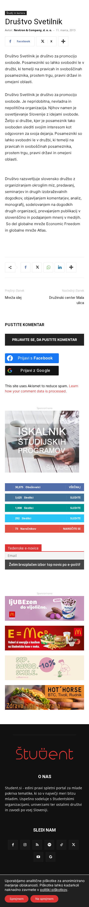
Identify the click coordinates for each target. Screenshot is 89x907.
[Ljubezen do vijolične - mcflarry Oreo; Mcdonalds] (44, 623)
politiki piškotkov (53, 889)
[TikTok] (61, 845)
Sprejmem (16, 899)
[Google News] (50, 857)
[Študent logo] (44, 753)
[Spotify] (49, 845)
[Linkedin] (60, 267)
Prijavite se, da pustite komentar (44, 339)
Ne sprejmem (44, 899)
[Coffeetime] (44, 682)
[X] (37, 267)
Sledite (75, 497)
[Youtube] (38, 857)
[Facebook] (25, 267)
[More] (63, 41)
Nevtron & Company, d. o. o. (33, 30)
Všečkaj (75, 487)
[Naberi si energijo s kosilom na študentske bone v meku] (44, 652)
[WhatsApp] (48, 267)
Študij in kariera (15, 13)
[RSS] (37, 845)
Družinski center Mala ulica (66, 300)
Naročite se (72, 528)
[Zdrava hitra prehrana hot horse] (44, 712)
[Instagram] (25, 845)
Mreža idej (13, 297)
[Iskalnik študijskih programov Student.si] (42, 471)
